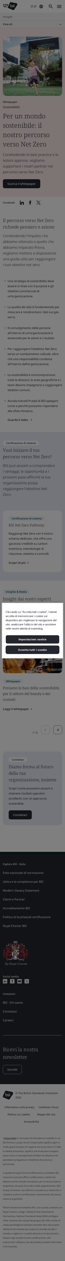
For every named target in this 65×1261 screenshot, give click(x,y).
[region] (32, 630)
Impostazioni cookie (33, 639)
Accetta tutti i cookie (32, 649)
